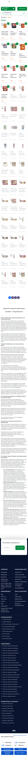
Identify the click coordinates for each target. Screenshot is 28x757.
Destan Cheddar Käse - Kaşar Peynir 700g (5, 172)
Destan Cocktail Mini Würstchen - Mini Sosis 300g (5, 33)
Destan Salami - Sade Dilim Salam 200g (22, 76)
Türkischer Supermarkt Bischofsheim (10, 677)
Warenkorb (3, 577)
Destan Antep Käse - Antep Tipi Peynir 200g (5, 135)
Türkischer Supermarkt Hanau (9, 657)
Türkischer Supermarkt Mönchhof (10, 679)
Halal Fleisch (4, 606)
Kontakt (3, 601)
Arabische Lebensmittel (7, 708)
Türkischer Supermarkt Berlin (9, 696)
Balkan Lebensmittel (7, 713)
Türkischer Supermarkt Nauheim (9, 689)
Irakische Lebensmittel (7, 703)
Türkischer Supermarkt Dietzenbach (10, 653)
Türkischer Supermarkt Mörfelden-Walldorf (11, 665)
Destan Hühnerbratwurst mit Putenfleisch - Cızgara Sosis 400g (5, 54)
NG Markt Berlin (6, 633)
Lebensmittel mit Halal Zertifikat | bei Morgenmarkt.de (6, 610)
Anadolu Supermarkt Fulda (8, 629)
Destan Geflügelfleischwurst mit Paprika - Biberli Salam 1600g (6, 246)
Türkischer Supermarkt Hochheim (10, 684)
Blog (2, 594)
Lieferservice (18, 572)
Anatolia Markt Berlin (7, 638)
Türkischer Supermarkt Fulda (9, 655)
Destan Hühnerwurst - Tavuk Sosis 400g (22, 56)
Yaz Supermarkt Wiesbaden (8, 626)
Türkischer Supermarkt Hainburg (9, 691)
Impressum (4, 599)
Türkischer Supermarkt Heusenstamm (11, 674)
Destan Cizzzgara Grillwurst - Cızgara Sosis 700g (22, 173)
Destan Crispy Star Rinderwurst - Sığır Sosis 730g (5, 190)
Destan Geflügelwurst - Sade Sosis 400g (22, 33)
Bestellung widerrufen (20, 601)
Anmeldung (22, 8)
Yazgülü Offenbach (6, 621)
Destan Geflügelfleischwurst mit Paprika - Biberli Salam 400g (14, 246)
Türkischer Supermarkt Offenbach (10, 650)
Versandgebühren (19, 588)
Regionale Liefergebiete (21, 581)
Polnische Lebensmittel (7, 720)
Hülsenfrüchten (13, 400)
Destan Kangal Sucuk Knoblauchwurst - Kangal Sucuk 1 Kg (5, 77)
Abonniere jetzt (20, 547)
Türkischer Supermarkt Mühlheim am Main (12, 686)
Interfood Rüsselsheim (7, 631)
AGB (16, 594)
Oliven (7, 408)
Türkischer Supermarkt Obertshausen (10, 669)
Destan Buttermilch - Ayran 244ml (22, 135)
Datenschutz (18, 596)
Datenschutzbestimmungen (20, 735)
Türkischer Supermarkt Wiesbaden (10, 648)
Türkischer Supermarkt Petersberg (10, 667)
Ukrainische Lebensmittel (8, 718)
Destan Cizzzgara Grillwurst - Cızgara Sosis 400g (13, 173)
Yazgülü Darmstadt (6, 619)
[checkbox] (2, 742)
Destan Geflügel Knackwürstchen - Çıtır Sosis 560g (13, 208)
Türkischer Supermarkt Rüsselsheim (10, 662)
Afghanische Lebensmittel (8, 710)
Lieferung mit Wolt (19, 574)
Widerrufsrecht (18, 599)
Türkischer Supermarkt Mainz (9, 660)
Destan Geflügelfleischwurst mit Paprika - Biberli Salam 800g (23, 246)
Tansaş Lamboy (6, 636)
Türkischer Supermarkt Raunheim (10, 682)
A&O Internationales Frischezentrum (10, 624)
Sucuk (8, 359)
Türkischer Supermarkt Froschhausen (10, 694)
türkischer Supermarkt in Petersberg (10, 511)
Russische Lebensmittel (7, 715)
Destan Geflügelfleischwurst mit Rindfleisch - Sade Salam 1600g (23, 265)
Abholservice (18, 579)
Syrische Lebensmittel (7, 706)
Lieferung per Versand (20, 577)
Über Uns (3, 596)
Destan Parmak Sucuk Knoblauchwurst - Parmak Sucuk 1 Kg (14, 77)
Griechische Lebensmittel (8, 722)
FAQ (2, 603)
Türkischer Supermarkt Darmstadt (10, 645)
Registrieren (4, 574)
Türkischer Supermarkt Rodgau (9, 672)
